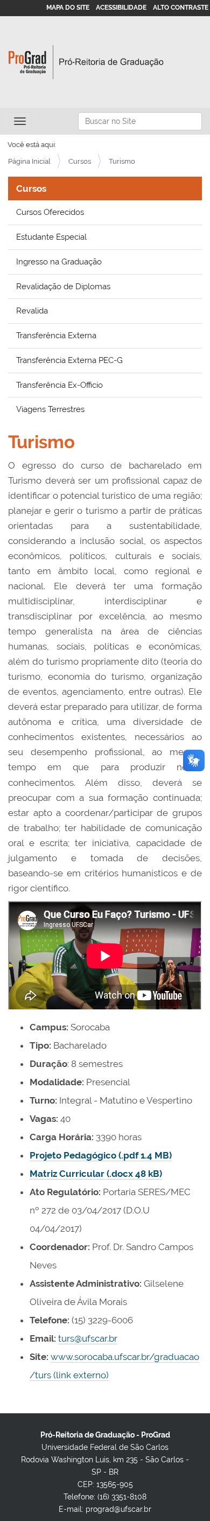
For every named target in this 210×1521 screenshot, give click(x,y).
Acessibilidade (121, 7)
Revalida (32, 311)
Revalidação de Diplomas (63, 286)
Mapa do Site (67, 7)
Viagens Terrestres (50, 409)
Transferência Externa (56, 335)
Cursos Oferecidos (50, 212)
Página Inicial (29, 161)
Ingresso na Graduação (59, 262)
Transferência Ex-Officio (59, 385)
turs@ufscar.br (87, 1338)
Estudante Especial (51, 237)
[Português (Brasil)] (86, 62)
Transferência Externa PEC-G (69, 360)
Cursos (79, 161)
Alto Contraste (180, 7)
